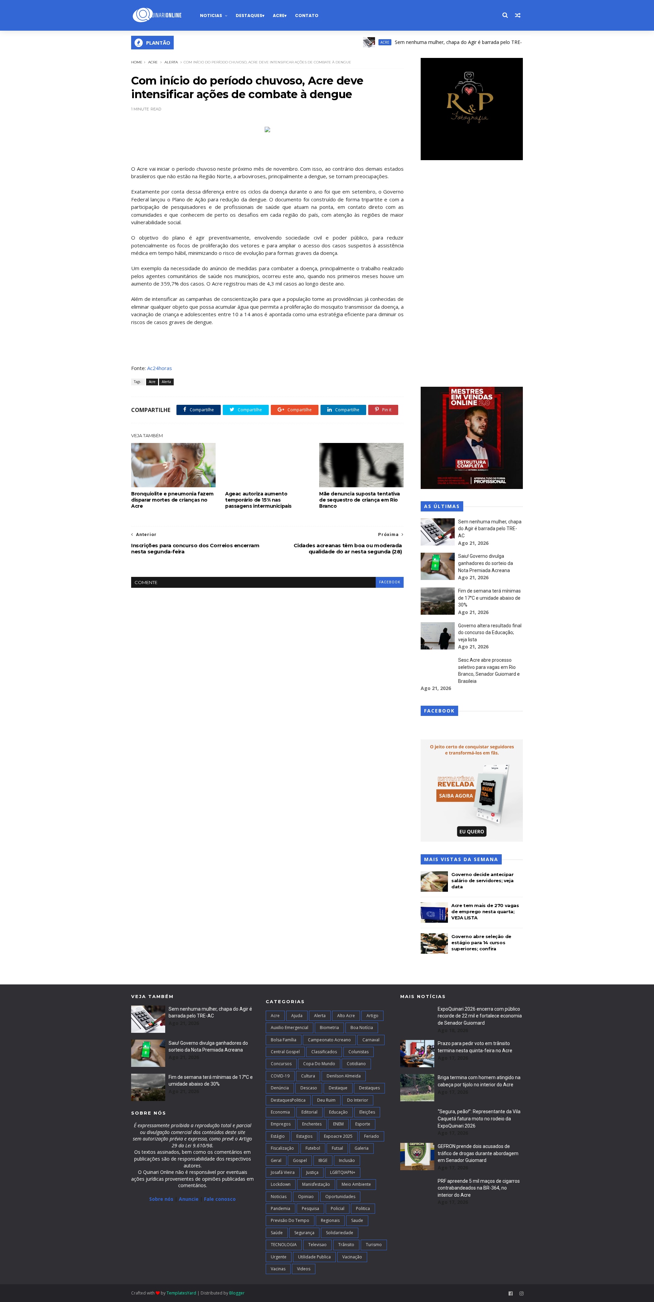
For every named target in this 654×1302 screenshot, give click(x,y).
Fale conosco (220, 1199)
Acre (278, 15)
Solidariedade (339, 1233)
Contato (306, 15)
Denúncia (280, 1088)
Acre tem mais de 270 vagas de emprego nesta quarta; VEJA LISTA (485, 911)
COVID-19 (280, 1076)
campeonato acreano (329, 1040)
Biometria (329, 1027)
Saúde (277, 1233)
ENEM (338, 1124)
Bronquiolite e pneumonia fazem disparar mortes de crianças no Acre (172, 500)
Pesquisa (310, 1208)
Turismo (374, 1244)
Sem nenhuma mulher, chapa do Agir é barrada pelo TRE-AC (436, 42)
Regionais (330, 1220)
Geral (276, 1160)
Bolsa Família (283, 1040)
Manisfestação (316, 1184)
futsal (337, 1148)
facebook (389, 582)
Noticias (211, 15)
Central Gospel (285, 1052)
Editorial (309, 1112)
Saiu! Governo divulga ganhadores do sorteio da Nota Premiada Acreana (485, 563)
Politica (363, 1208)
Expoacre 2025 (338, 1136)
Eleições (367, 1112)
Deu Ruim (326, 1100)
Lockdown (281, 1184)
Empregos (281, 1124)
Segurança (304, 1233)
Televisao (317, 1244)
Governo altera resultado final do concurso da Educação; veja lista (489, 632)
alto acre (346, 1015)
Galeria (362, 1148)
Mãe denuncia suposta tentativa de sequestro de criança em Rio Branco (359, 500)
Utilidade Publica (314, 1257)
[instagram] (521, 1294)
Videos (303, 1269)
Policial (337, 1208)
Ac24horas (159, 368)
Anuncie (189, 1199)
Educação (338, 1112)
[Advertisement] (472, 274)
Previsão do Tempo (290, 1220)
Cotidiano (356, 1064)
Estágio (278, 1136)
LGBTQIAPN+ (342, 1172)
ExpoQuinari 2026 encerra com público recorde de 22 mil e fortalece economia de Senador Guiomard (480, 1016)
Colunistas (358, 1052)
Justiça (312, 1172)
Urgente (278, 1257)
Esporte (362, 1124)
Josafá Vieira (283, 1172)
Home (136, 62)
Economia (280, 1112)
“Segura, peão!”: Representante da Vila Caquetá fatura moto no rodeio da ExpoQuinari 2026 (479, 1118)
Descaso (308, 1088)
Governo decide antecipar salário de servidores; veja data (482, 880)
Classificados (324, 1052)
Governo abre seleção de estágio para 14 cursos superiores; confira (481, 942)
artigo (372, 1015)
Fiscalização (282, 1148)
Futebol (313, 1148)
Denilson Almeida (344, 1076)
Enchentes (312, 1124)
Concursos (281, 1064)
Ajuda (296, 1015)
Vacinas (278, 1269)
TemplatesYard (181, 1293)
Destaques (249, 15)
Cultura (308, 1076)
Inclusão (347, 1160)
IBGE (322, 1160)
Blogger (237, 1293)
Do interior (357, 1100)
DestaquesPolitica (288, 1100)
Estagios (304, 1136)
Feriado (371, 1136)
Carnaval (370, 1040)
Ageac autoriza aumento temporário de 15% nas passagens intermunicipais (258, 500)
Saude (357, 1220)
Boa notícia (362, 1027)
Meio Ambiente (356, 1184)
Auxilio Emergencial (289, 1027)
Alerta (171, 62)
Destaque (338, 1088)
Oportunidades (340, 1196)
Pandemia (280, 1208)
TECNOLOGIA (284, 1244)
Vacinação (352, 1257)
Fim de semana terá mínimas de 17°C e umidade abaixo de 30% (489, 598)
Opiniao (306, 1196)
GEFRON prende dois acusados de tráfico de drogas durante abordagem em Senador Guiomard (478, 1153)
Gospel (300, 1160)
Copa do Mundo (319, 1064)
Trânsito (346, 1244)
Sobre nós (161, 1199)
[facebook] (511, 1294)
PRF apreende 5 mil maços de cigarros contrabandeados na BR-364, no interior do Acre (479, 1188)
